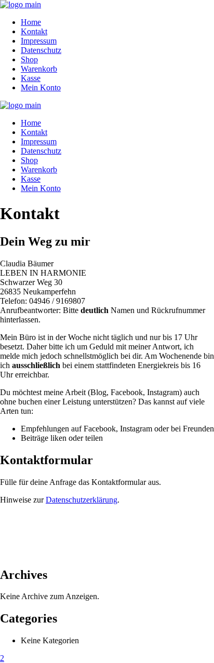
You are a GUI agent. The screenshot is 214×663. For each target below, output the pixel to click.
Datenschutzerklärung (81, 499)
